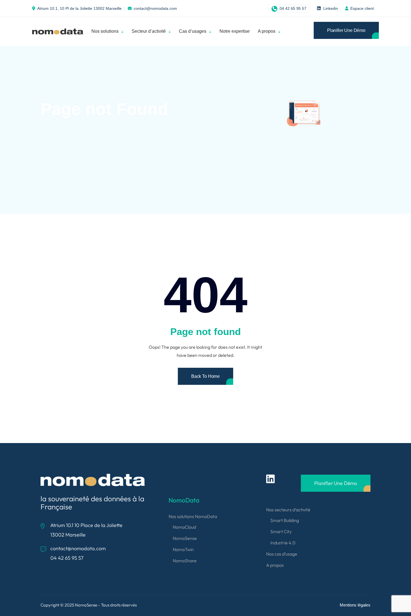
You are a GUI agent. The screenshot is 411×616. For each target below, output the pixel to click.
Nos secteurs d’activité (288, 509)
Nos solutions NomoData (193, 516)
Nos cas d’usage (281, 554)
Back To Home (205, 376)
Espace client (362, 8)
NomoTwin (183, 549)
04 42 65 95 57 (292, 8)
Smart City (281, 531)
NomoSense (185, 538)
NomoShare (185, 560)
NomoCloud (184, 527)
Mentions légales (355, 605)
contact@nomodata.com (155, 8)
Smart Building (284, 520)
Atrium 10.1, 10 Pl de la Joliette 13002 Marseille (79, 8)
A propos (275, 565)
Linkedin (330, 8)
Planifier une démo (346, 30)
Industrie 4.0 (283, 542)
